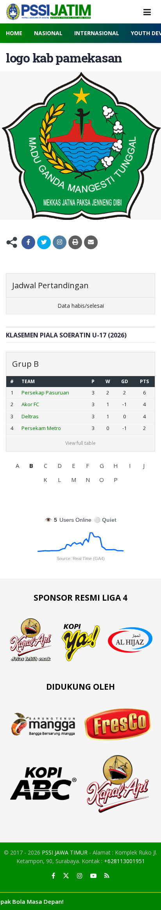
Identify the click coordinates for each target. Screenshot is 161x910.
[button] (17, 465)
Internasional (96, 33)
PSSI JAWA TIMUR (65, 852)
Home (14, 33)
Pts (144, 381)
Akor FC (30, 404)
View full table (80, 443)
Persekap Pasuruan (45, 392)
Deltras (30, 416)
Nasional (48, 33)
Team (28, 381)
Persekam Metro (41, 428)
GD (124, 381)
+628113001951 (124, 861)
